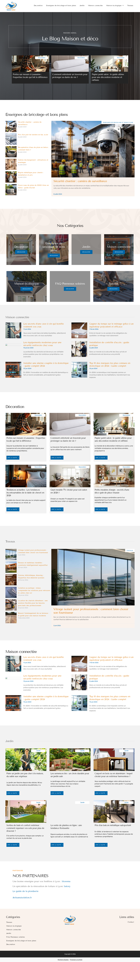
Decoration (38, 5)
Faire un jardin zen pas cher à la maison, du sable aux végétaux (24, 775)
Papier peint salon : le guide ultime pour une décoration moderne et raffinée (108, 77)
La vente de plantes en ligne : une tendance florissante (66, 826)
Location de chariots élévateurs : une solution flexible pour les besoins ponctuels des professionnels (33, 603)
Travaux (130, 5)
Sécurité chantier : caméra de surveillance (80, 181)
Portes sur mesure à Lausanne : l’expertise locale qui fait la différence (30, 76)
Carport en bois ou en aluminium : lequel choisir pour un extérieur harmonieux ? (113, 775)
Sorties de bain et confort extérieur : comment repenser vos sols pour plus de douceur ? (25, 828)
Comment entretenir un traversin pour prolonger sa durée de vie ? (69, 76)
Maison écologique (113, 5)
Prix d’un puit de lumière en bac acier (33, 135)
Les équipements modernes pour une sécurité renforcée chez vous (42, 344)
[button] (13, 68)
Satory (67, 886)
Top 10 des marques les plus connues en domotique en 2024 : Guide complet (109, 364)
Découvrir (21, 252)
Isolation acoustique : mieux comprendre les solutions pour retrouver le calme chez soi (34, 590)
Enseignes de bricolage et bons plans (61, 5)
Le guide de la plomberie (25, 891)
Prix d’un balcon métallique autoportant (113, 825)
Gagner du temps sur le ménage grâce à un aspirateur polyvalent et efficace (111, 325)
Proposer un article (76, 960)
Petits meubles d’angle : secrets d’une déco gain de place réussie (112, 491)
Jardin (82, 5)
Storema (66, 881)
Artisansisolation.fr (22, 897)
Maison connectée (95, 5)
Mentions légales (63, 960)
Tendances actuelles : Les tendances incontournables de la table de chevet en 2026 (25, 492)
